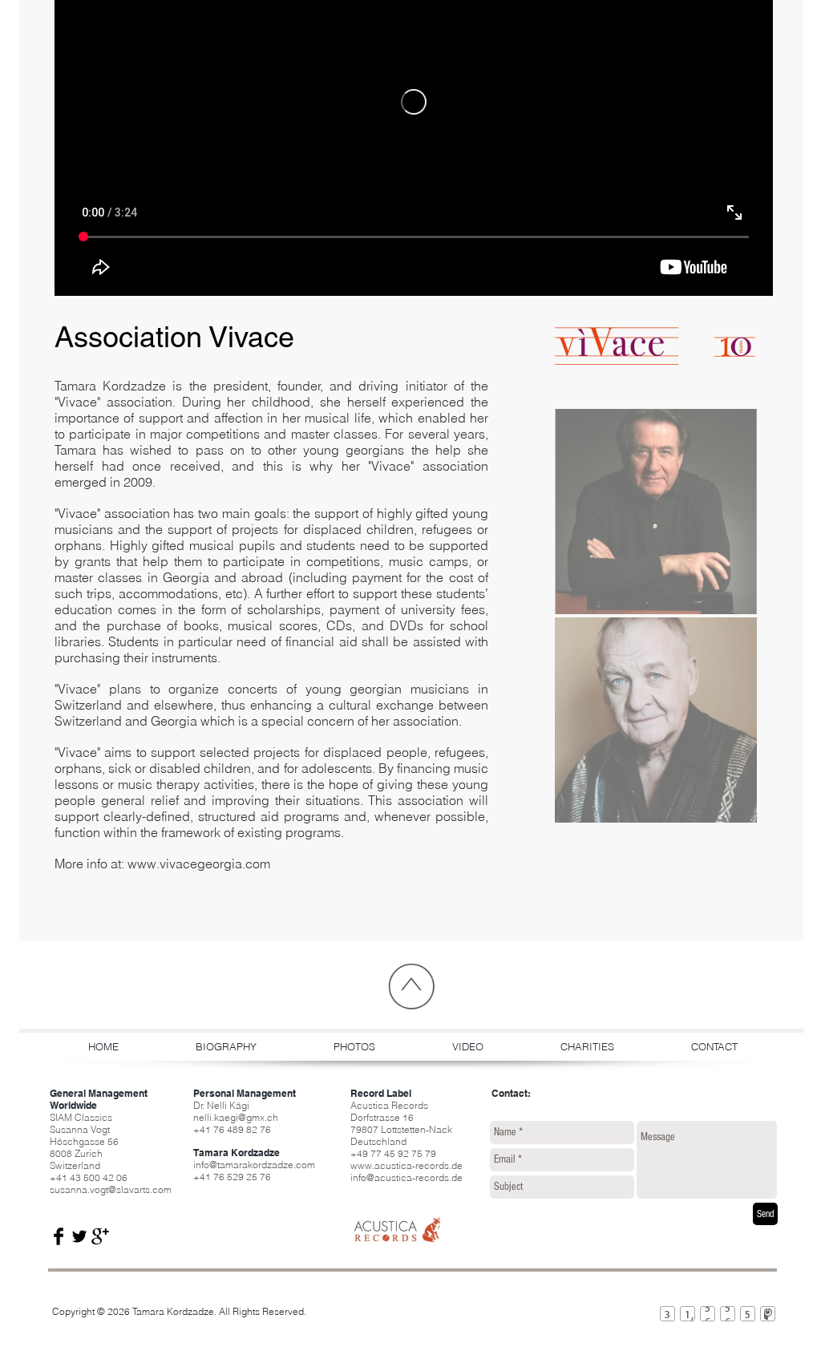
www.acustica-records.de (406, 1165)
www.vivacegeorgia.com (198, 864)
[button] (656, 511)
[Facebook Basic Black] (58, 1236)
